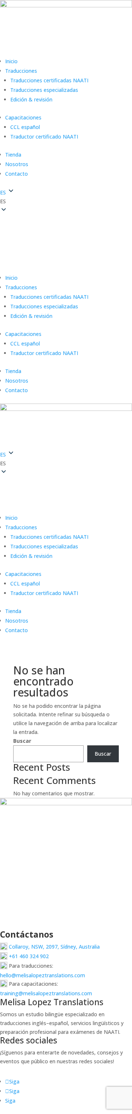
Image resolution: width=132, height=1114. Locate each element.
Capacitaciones (23, 117)
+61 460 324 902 (28, 956)
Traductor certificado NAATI (44, 136)
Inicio (11, 61)
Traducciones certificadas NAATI (49, 80)
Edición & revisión (31, 99)
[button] (66, 201)
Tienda (13, 154)
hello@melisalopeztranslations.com (42, 975)
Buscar (22, 740)
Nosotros (16, 164)
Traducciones (21, 70)
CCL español (25, 126)
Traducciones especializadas (44, 89)
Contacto (16, 173)
